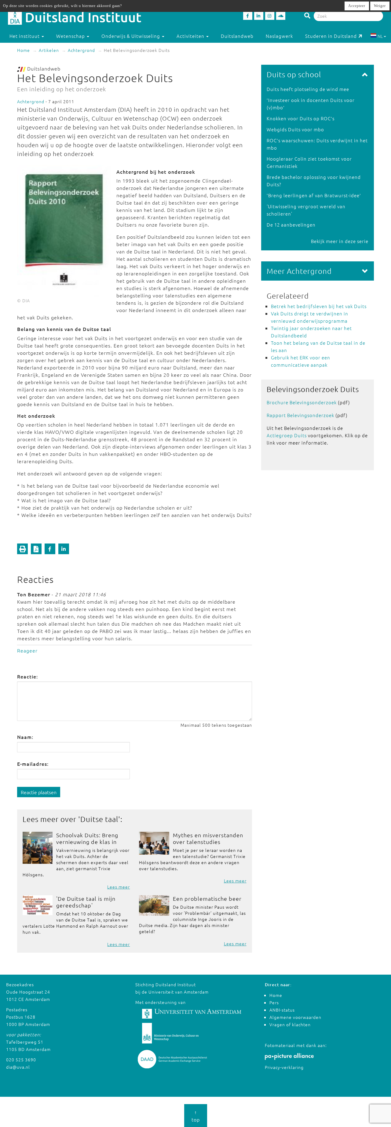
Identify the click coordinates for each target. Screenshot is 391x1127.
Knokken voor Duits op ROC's (300, 118)
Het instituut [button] (25, 36)
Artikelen (49, 50)
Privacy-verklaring (284, 1067)
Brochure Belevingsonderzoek (302, 402)
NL (380, 36)
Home (23, 50)
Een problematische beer (207, 898)
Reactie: (27, 676)
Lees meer (118, 887)
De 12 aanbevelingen (291, 224)
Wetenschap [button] (71, 36)
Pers (274, 1002)
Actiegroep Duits (287, 435)
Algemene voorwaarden (295, 1017)
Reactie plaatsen (39, 792)
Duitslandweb (237, 36)
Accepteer (356, 6)
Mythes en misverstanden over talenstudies (208, 838)
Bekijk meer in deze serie (339, 241)
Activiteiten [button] (191, 36)
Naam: (25, 736)
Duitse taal (99, 818)
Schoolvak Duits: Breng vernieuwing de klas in (87, 838)
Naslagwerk (279, 36)
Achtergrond (81, 50)
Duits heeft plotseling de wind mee (308, 89)
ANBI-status (282, 1010)
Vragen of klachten (290, 1024)
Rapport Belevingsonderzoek (300, 415)
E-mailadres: (33, 763)
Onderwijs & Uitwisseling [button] (131, 36)
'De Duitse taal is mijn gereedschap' (85, 902)
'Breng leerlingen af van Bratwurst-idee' (314, 195)
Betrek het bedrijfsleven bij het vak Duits (319, 306)
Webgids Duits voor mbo (295, 129)
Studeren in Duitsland (331, 36)
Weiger (380, 6)
